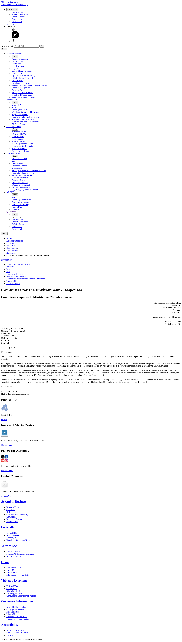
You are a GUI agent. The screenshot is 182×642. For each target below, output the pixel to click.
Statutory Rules (12, 538)
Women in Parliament (21, 185)
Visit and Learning (14, 153)
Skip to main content (9, 2)
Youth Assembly (19, 168)
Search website (7, 46)
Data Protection (12, 612)
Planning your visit (20, 178)
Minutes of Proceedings (22, 95)
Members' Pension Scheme (23, 119)
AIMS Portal (17, 64)
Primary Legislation (20, 14)
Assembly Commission (21, 200)
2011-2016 (10, 246)
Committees (17, 19)
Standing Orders (18, 90)
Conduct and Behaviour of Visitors (21, 596)
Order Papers (17, 80)
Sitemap (9, 635)
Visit (14, 161)
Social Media (17, 139)
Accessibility (9, 624)
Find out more (7, 445)
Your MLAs (11, 100)
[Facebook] (13, 41)
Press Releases (18, 136)
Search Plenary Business (22, 71)
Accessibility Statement (16, 630)
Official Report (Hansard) (22, 78)
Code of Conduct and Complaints (26, 117)
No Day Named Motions (22, 92)
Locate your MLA (19, 110)
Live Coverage (18, 66)
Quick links (11, 212)
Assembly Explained (20, 151)
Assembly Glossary (20, 182)
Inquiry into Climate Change (18, 264)
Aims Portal (17, 21)
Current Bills (11, 533)
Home (9, 238)
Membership (11, 281)
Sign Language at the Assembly (25, 190)
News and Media (13, 126)
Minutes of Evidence (15, 274)
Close (4, 234)
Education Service (19, 166)
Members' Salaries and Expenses (25, 112)
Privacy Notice (12, 614)
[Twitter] (15, 38)
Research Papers (13, 283)
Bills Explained (12, 535)
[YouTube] (13, 30)
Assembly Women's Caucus (23, 97)
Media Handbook (19, 148)
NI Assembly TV (19, 134)
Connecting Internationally (23, 173)
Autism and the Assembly (22, 175)
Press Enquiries (18, 141)
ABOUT (10, 192)
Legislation (16, 68)
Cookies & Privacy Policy (17, 633)
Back (15, 56)
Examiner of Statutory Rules (18, 540)
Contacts (10, 24)
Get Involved (17, 163)
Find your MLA (13, 551)
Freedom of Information (16, 616)
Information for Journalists (23, 146)
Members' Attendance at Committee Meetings (25, 279)
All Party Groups (19, 124)
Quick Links (12, 9)
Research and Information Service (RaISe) (29, 85)
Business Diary (18, 12)
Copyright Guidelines (15, 609)
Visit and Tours (12, 586)
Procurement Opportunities (17, 619)
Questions (10, 509)
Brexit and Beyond (14, 519)
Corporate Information (21, 202)
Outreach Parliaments (21, 187)
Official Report (18, 17)
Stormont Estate (18, 180)
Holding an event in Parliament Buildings (29, 170)
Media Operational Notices (23, 144)
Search (4, 419)
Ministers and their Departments (25, 122)
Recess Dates (17, 207)
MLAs (14, 107)
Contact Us (6, 496)
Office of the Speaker (21, 88)
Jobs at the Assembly (20, 204)
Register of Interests (20, 114)
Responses (10, 253)
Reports (9, 269)
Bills (8, 271)
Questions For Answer (21, 83)
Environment (11, 248)
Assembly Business (14, 54)
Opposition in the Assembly (23, 76)
